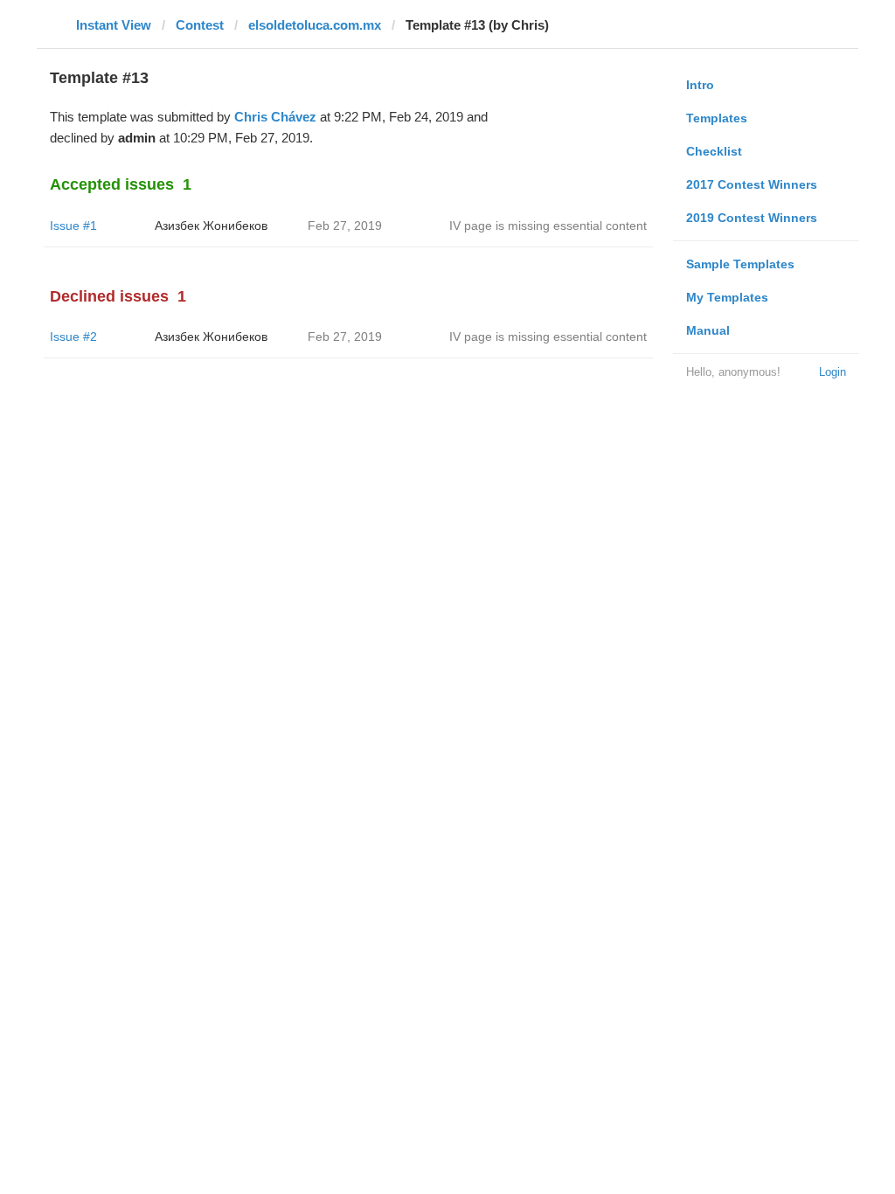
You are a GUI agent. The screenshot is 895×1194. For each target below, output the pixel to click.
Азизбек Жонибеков (211, 226)
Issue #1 (73, 226)
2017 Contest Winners (751, 184)
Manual (708, 330)
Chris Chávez (275, 116)
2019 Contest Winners (751, 218)
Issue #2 (73, 337)
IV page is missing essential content (548, 226)
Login (832, 371)
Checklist (714, 151)
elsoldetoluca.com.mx (314, 24)
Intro (700, 85)
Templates (716, 118)
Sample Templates (740, 264)
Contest (200, 24)
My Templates (727, 297)
